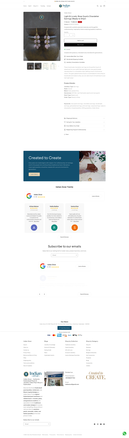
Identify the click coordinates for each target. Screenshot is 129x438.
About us (25, 347)
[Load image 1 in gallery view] (30, 66)
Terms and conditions (28, 363)
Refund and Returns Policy (30, 355)
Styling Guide (47, 350)
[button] (36, 6)
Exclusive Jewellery (70, 352)
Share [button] (67, 134)
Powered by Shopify (37, 434)
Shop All (88, 344)
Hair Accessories (90, 355)
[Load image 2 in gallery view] (38, 66)
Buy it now (80, 44)
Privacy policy (53, 434)
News (45, 352)
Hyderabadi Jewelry (49, 355)
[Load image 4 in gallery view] (53, 66)
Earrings (88, 350)
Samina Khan (75, 206)
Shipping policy (27, 360)
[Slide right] (58, 66)
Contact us (26, 350)
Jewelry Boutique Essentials (72, 355)
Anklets (88, 365)
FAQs (24, 358)
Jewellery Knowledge (49, 344)
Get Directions (65, 328)
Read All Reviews (64, 237)
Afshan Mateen (34, 206)
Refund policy (45, 434)
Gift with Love (68, 350)
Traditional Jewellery (70, 344)
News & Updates (27, 365)
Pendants (88, 358)
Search (25, 344)
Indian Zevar (38, 195)
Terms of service (60, 434)
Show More (36, 221)
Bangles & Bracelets (91, 352)
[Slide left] (25, 66)
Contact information (77, 434)
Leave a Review (95, 196)
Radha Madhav (54, 206)
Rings (87, 360)
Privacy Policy (26, 352)
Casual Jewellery (69, 347)
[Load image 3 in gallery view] (45, 66)
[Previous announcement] (24, 1)
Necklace (88, 347)
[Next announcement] (105, 1)
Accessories (89, 363)
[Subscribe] (76, 255)
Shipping (66, 24)
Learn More (34, 174)
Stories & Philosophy (49, 347)
